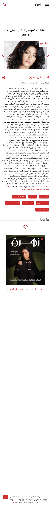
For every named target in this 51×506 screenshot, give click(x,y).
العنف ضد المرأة (12, 203)
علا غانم (33, 197)
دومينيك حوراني (19, 197)
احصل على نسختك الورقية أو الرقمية (25, 289)
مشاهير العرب (42, 210)
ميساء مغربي (42, 203)
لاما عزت (44, 83)
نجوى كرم (44, 197)
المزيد (14, 503)
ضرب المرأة (28, 203)
